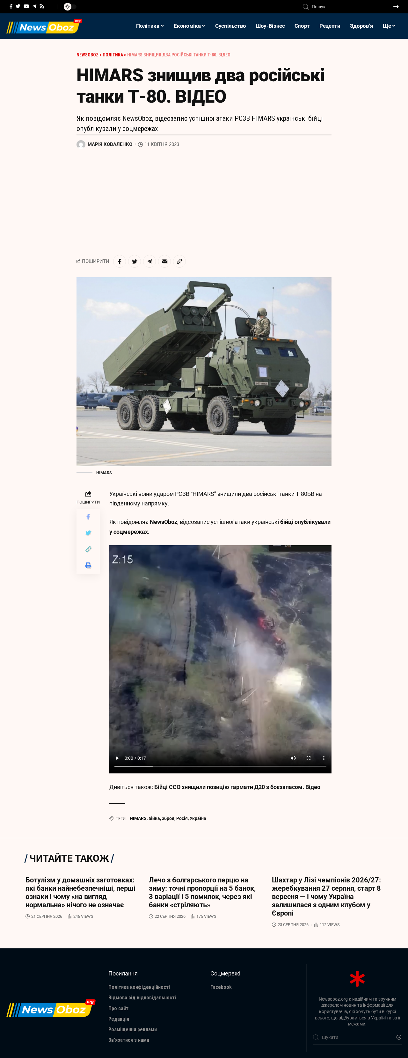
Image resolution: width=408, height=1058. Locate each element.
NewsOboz (163, 521)
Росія (182, 818)
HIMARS (138, 818)
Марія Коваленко (110, 144)
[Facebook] (11, 6)
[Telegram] (34, 6)
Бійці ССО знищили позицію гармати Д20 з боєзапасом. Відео (237, 787)
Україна (198, 818)
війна (154, 818)
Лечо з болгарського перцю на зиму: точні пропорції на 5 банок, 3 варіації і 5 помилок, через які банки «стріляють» (202, 892)
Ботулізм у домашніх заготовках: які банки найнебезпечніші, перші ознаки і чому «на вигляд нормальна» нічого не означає (80, 892)
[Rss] (42, 6)
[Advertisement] (204, 202)
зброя (168, 818)
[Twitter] (18, 6)
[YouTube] (26, 6)
